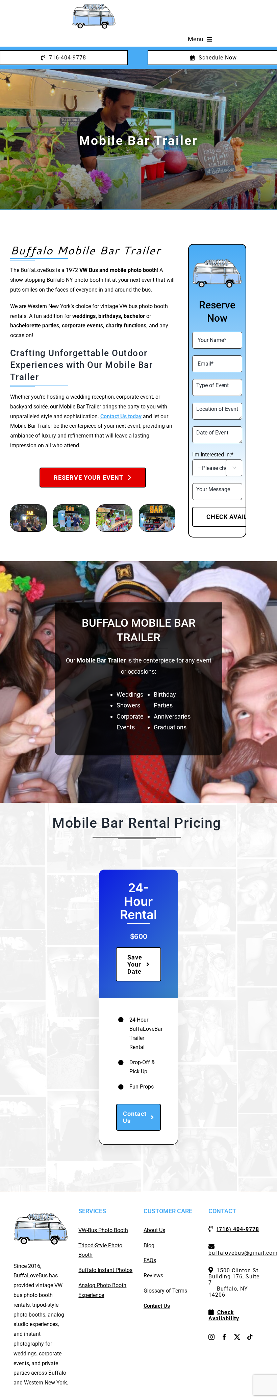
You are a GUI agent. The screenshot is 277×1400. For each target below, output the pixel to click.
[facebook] (224, 1337)
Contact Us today (121, 416)
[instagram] (211, 1337)
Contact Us (157, 1306)
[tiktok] (250, 1337)
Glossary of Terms (165, 1291)
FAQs (150, 1260)
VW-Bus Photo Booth (103, 1230)
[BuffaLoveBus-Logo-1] (94, 6)
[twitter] (237, 1337)
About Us (154, 1230)
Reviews (153, 1275)
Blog (149, 1245)
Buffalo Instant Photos (105, 1270)
